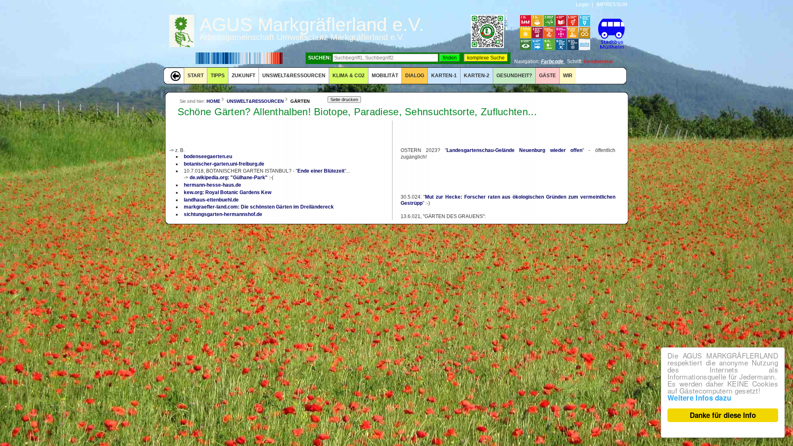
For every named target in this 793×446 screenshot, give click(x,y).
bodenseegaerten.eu (208, 156)
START (196, 75)
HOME (213, 101)
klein (589, 61)
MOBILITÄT (385, 75)
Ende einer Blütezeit (320, 171)
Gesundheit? (514, 75)
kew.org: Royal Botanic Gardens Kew (227, 192)
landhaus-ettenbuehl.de (211, 200)
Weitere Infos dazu (699, 398)
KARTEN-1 (444, 75)
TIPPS (218, 75)
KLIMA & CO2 (348, 75)
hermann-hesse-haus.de (212, 185)
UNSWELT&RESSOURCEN (293, 75)
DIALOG (414, 75)
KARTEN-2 (476, 75)
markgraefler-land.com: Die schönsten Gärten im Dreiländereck (259, 207)
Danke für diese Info (723, 415)
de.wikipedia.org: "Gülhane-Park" (229, 177)
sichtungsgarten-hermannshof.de (223, 214)
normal (604, 61)
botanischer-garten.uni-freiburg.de (224, 164)
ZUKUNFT (243, 75)
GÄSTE (547, 75)
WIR (567, 75)
